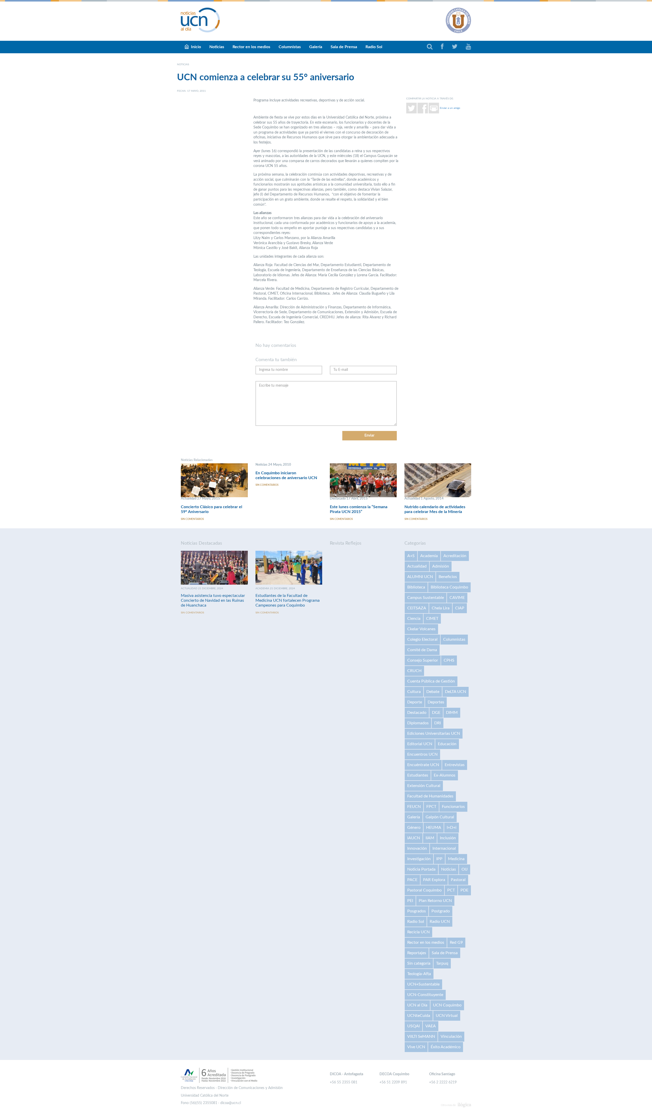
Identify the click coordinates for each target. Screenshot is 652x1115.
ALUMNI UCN (420, 577)
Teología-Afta (419, 974)
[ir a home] (200, 20)
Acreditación (454, 556)
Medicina (456, 859)
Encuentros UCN (422, 754)
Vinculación (451, 1036)
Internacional (444, 848)
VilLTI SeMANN (421, 1036)
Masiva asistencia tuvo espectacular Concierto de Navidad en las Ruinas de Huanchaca (213, 600)
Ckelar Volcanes (421, 629)
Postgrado (440, 911)
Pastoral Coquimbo (424, 890)
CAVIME (457, 598)
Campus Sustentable (425, 598)
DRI (437, 723)
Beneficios (448, 577)
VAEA (430, 1026)
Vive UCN (416, 1047)
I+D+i (451, 827)
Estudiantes (417, 775)
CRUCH (414, 671)
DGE (436, 713)
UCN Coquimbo (447, 1005)
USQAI (413, 1026)
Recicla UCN (418, 932)
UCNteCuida (418, 1016)
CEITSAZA (416, 608)
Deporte (414, 702)
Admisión (440, 566)
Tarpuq (442, 963)
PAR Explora (434, 880)
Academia (429, 556)
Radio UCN (440, 922)
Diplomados (418, 723)
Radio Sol (373, 47)
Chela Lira (441, 608)
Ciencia (413, 618)
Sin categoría (418, 963)
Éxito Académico (445, 1047)
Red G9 (456, 942)
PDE (464, 890)
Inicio (196, 47)
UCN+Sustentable (423, 984)
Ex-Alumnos (444, 775)
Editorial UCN (419, 744)
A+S (411, 556)
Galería (315, 47)
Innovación (417, 848)
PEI (410, 901)
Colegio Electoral (422, 639)
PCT (451, 890)
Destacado (416, 713)
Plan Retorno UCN (435, 901)
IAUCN (413, 838)
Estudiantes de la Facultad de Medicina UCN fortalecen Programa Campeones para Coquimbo (287, 600)
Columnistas (290, 47)
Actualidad (417, 566)
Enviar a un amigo (450, 108)
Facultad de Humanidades (430, 796)
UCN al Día (417, 1005)
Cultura (414, 692)
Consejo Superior (422, 660)
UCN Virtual (447, 1016)
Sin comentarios (192, 519)
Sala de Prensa (344, 47)
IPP (439, 859)
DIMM (452, 713)
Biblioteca (416, 587)
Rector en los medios (251, 47)
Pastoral (458, 880)
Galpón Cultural (440, 817)
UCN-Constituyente (425, 995)
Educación (447, 744)
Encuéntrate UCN (423, 765)
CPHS (449, 660)
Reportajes (416, 953)
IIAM (430, 838)
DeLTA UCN (455, 692)
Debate (432, 692)
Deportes (436, 702)
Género (413, 827)
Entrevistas (455, 765)
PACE (412, 880)
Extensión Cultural (423, 786)
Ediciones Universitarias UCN (433, 733)
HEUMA (433, 827)
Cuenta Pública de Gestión (431, 681)
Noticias (216, 47)
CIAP (459, 608)
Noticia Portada (421, 869)
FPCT (431, 807)
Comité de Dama (422, 650)
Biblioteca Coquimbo (449, 587)
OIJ (464, 869)
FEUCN (414, 807)
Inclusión (448, 838)
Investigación (419, 859)
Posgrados (416, 911)
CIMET (432, 618)
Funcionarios (453, 807)
